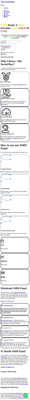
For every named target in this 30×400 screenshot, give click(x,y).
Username (3, 41)
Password (3, 42)
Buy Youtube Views (6, 330)
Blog (6, 16)
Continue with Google (7, 57)
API (7, 13)
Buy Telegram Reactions (7, 342)
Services (7, 12)
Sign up (8, 15)
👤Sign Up (4, 54)
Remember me (6, 47)
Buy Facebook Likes (6, 308)
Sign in (7, 10)
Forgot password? (5, 46)
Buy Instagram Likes (6, 320)
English (6, 8)
